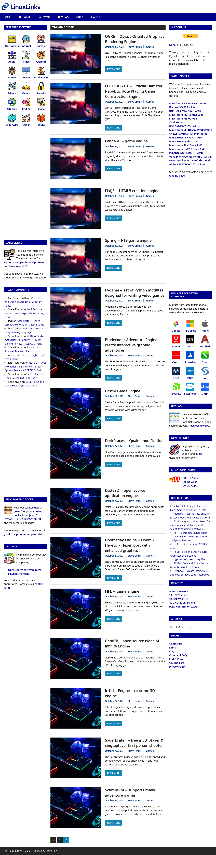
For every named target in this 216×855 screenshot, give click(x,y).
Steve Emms (135, 46)
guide (198, 453)
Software (24, 17)
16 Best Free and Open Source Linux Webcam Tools (24, 301)
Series (79, 17)
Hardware (44, 17)
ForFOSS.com (177, 659)
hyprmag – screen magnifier (190, 559)
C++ (16, 519)
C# (21, 519)
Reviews (63, 17)
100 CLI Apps (189, 485)
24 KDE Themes (178, 595)
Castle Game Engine (122, 390)
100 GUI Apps (190, 478)
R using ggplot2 (18, 266)
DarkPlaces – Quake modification (134, 440)
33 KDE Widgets (178, 599)
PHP (39, 519)
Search (95, 17)
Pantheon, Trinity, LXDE (183, 606)
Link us (173, 647)
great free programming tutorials (23, 534)
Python (8, 519)
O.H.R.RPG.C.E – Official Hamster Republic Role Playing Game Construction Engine (134, 91)
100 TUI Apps (189, 481)
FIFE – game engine (122, 591)
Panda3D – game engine (126, 140)
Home (7, 17)
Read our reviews (199, 425)
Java (31, 515)
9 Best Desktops (178, 591)
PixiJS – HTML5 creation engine (132, 190)
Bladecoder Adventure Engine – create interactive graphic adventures (133, 344)
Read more (113, 69)
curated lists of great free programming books (28, 511)
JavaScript (30, 519)
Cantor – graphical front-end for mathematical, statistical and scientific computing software (190, 525)
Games (150, 46)
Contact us (175, 643)
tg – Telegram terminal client (190, 532)
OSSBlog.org (176, 662)
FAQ (171, 651)
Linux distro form (18, 573)
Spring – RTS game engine (128, 240)
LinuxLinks (51, 850)
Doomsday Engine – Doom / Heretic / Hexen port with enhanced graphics (129, 545)
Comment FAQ (178, 655)
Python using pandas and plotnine (24, 262)
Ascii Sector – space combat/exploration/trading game (24, 313)
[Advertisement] (25, 185)
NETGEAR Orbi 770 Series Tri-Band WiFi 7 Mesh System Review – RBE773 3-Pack (24, 339)
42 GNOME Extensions (182, 602)
